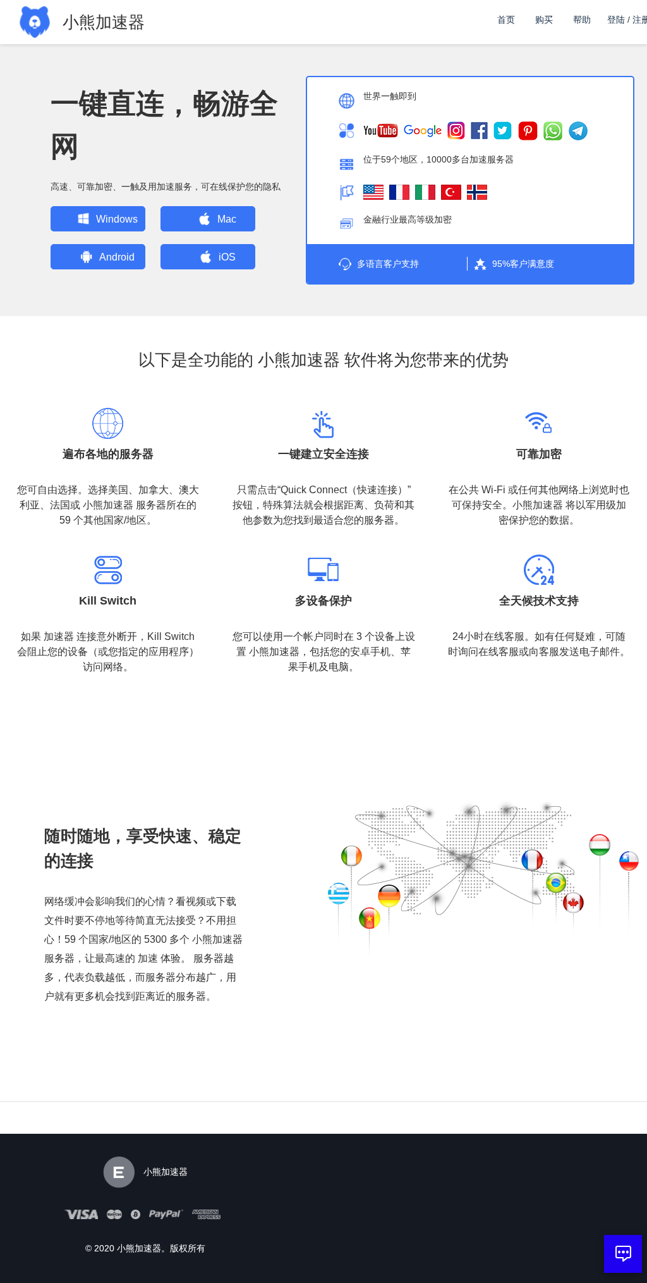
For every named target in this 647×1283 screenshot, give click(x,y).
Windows (117, 219)
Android (117, 257)
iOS (227, 257)
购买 (544, 20)
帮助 (582, 20)
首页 (506, 20)
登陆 (616, 20)
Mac (226, 219)
